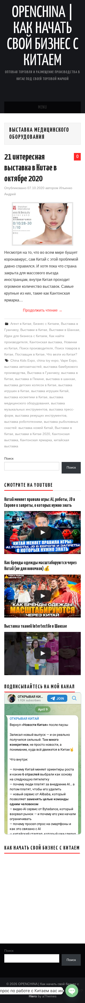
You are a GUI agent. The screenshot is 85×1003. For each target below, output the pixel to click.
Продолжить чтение (42, 310)
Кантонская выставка (46, 342)
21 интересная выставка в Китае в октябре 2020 (30, 168)
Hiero (33, 996)
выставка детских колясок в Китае (30, 385)
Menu (42, 107)
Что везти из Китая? (62, 354)
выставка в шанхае (60, 379)
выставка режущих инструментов (40, 415)
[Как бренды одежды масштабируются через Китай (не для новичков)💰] (42, 596)
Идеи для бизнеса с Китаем (25, 336)
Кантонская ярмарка (36, 440)
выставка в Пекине (29, 379)
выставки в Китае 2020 (32, 434)
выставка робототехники (23, 421)
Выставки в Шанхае (64, 330)
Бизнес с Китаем (46, 324)
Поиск (8, 458)
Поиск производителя (36, 348)
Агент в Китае (20, 324)
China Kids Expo (22, 360)
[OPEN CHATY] (71, 990)
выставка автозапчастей (23, 366)
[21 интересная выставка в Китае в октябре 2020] (42, 224)
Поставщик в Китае (30, 354)
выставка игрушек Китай (49, 391)
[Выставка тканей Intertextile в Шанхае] (42, 653)
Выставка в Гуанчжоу (43, 373)
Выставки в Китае (33, 330)
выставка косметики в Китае (25, 397)
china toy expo (48, 360)
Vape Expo (68, 360)
